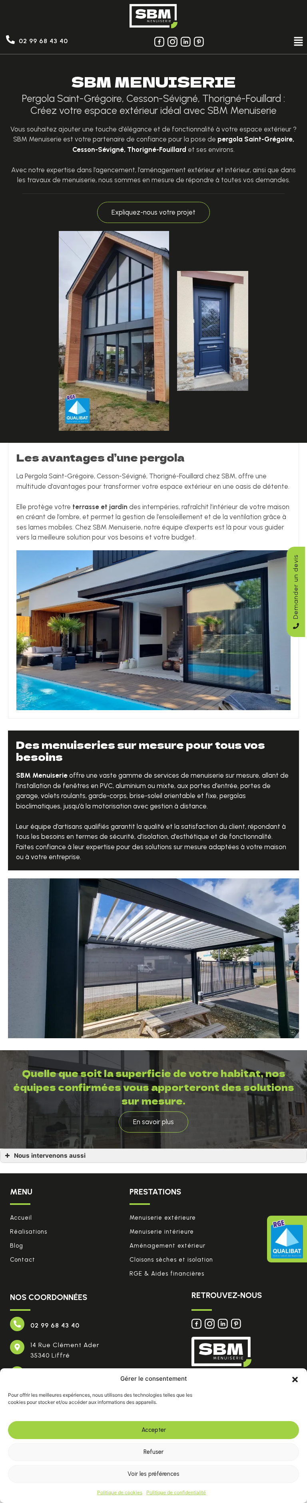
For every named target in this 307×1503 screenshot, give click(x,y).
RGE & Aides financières (167, 1273)
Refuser (153, 1451)
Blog (16, 1245)
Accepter (154, 1429)
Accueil (21, 1217)
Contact (22, 1259)
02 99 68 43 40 (43, 41)
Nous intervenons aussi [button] (50, 1155)
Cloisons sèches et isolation (171, 1259)
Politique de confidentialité (176, 1492)
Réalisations (28, 1231)
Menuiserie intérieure (162, 1231)
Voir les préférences (153, 1473)
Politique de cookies (119, 1492)
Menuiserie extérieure (163, 1217)
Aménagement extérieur (167, 1245)
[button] (295, 1379)
